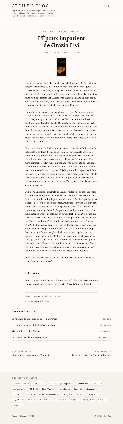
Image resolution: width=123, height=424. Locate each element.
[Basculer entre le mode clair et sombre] (108, 5)
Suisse (74, 400)
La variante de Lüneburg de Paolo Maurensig (34, 318)
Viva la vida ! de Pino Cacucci (26, 331)
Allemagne (91, 389)
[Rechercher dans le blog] (103, 5)
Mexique (92, 394)
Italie (45, 52)
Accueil (14, 416)
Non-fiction (46, 400)
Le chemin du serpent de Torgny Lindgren (33, 325)
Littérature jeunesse (49, 394)
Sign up (23, 416)
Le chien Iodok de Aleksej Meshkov (29, 337)
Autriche (61, 400)
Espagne (67, 394)
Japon (101, 400)
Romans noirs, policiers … (90, 383)
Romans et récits (61, 52)
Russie (77, 52)
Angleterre (19, 389)
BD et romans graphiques (61, 383)
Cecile (36, 301)
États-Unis (48, 389)
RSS (32, 416)
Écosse (17, 394)
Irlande (30, 394)
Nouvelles (64, 389)
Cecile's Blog (30, 5)
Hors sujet (88, 400)
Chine (32, 400)
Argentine (18, 400)
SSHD (34, 389)
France (39, 383)
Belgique (18, 405)
